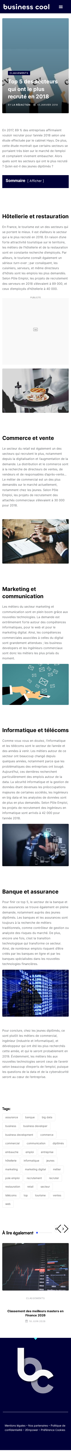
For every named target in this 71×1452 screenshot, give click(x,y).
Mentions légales (15, 1425)
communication (36, 1143)
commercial (12, 1143)
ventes (57, 1195)
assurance (11, 1117)
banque (30, 1117)
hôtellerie (10, 1160)
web (8, 1203)
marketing (11, 1169)
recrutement (34, 1178)
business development (19, 1134)
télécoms (10, 1195)
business (10, 1126)
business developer (35, 1126)
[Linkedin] (54, 1441)
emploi (30, 1152)
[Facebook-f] (24, 1441)
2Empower (31, 1429)
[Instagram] (46, 1441)
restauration (12, 1186)
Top (26, 1195)
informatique (31, 1160)
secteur (45, 1186)
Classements (35, 1298)
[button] (61, 7)
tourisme (40, 1195)
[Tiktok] (39, 1441)
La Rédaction (21, 104)
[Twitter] (17, 1441)
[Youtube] (31, 1441)
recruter (54, 1178)
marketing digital (35, 1169)
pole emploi (12, 1178)
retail (30, 1186)
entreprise (47, 1152)
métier (57, 1169)
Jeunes (50, 1160)
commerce (46, 1134)
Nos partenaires (38, 1425)
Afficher (36, 181)
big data (47, 1117)
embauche (11, 1152)
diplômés (58, 1143)
